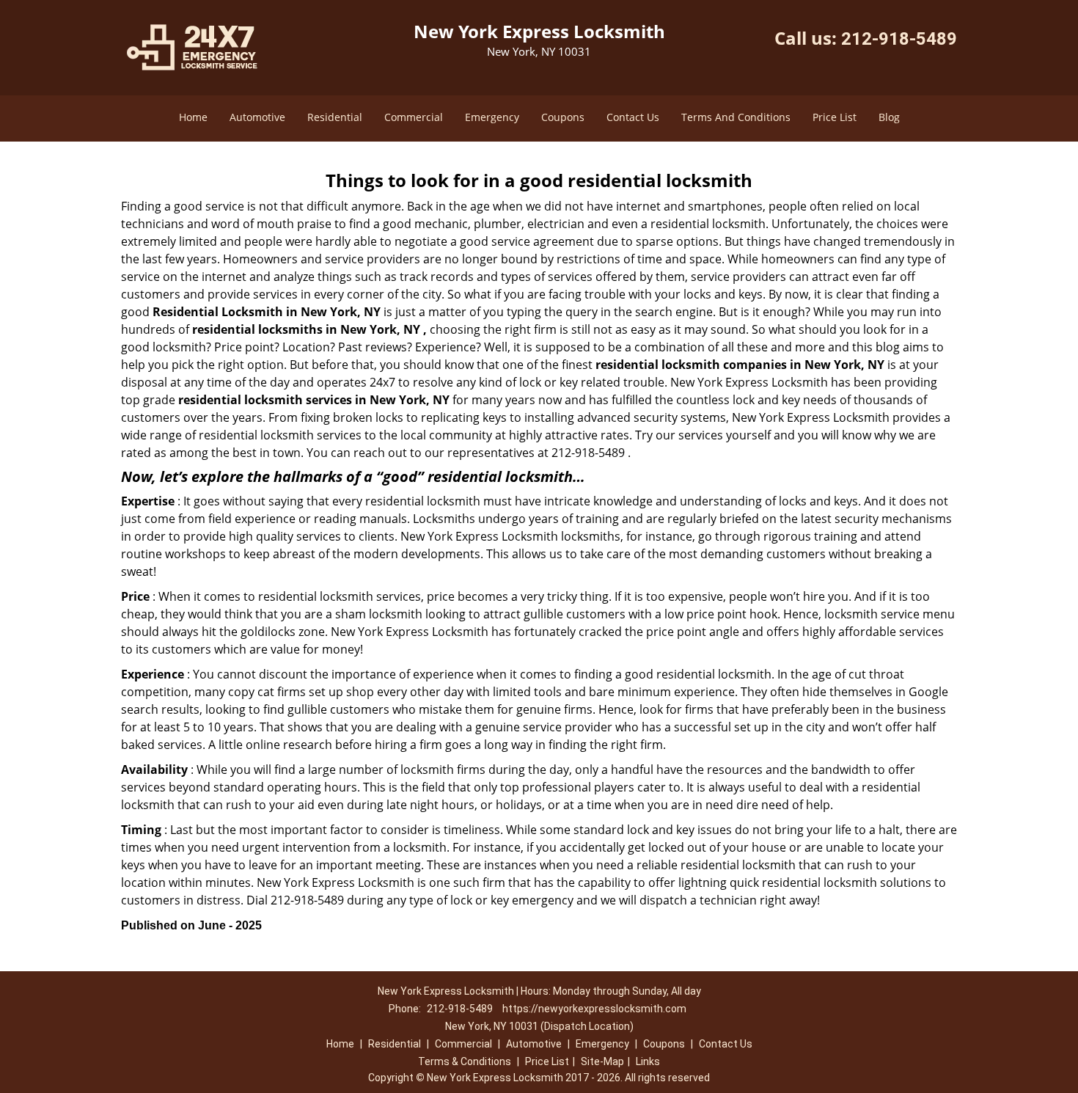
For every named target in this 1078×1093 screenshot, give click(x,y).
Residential (334, 117)
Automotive (257, 117)
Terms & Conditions (464, 1061)
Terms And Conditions (736, 117)
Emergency (492, 117)
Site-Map (602, 1061)
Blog (889, 117)
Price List (835, 117)
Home (193, 117)
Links (648, 1061)
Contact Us (632, 117)
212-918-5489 (899, 39)
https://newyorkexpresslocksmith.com (594, 1009)
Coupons (562, 117)
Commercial (413, 117)
